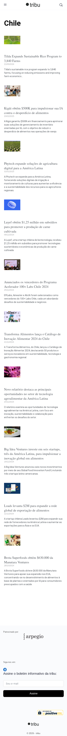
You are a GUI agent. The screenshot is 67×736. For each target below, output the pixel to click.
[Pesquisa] (61, 5)
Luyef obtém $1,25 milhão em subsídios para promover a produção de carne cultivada (30, 226)
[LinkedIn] (5, 669)
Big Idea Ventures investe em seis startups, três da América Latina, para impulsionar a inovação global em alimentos (32, 453)
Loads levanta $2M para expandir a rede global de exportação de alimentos (30, 508)
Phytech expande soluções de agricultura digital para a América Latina (30, 165)
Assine (34, 693)
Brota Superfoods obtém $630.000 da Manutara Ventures (28, 559)
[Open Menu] (5, 4)
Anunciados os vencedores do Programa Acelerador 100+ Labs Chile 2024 (30, 284)
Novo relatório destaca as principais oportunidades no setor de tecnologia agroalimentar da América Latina (28, 394)
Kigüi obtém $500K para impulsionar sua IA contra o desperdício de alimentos (33, 110)
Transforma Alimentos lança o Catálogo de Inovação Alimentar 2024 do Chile (32, 336)
